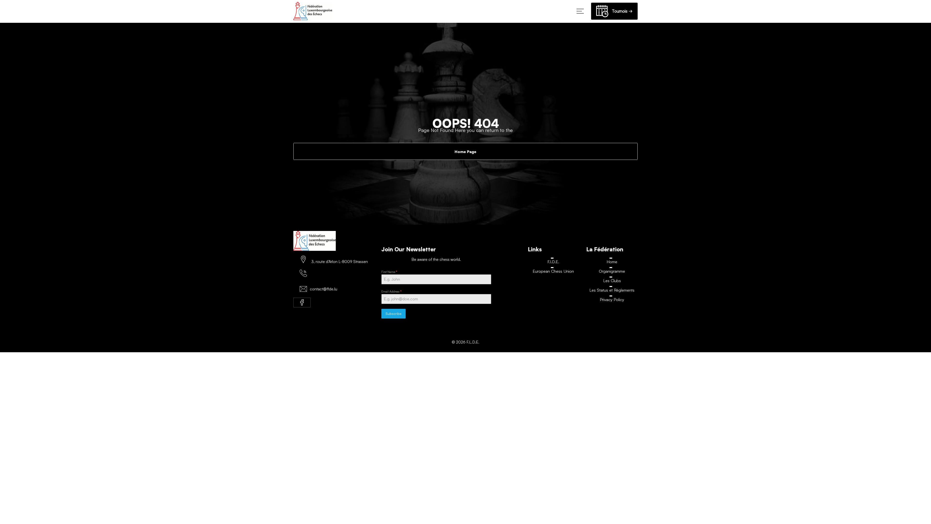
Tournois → (620, 11)
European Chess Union (553, 271)
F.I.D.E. (553, 261)
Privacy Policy (612, 300)
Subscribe (393, 313)
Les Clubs (612, 280)
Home (612, 261)
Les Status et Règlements (612, 290)
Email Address (391, 291)
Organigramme (612, 271)
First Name (389, 272)
